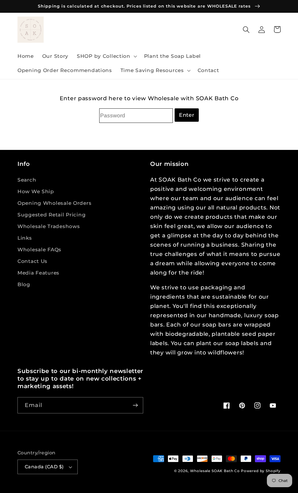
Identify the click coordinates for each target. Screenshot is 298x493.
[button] (106, 56)
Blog (23, 284)
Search (26, 180)
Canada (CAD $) (44, 466)
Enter (186, 115)
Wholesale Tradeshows (48, 226)
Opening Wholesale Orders (54, 203)
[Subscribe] (135, 405)
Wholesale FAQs (39, 249)
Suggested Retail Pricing (51, 215)
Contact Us (32, 261)
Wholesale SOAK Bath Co (215, 471)
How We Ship (35, 191)
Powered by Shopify (261, 471)
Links (24, 238)
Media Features (38, 273)
